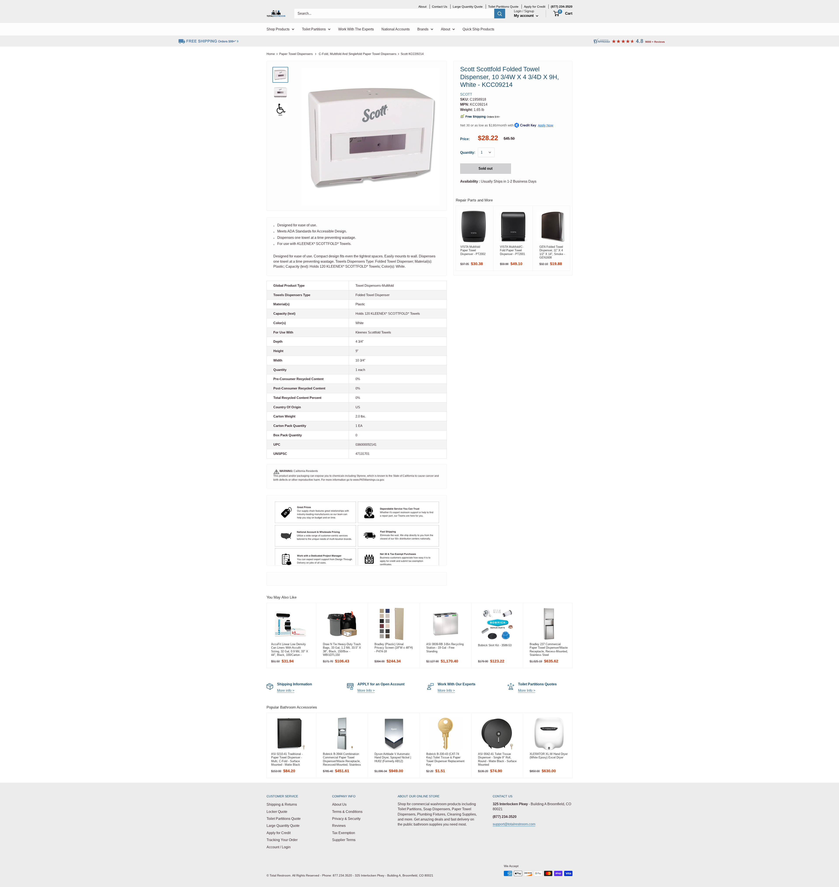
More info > (285, 690)
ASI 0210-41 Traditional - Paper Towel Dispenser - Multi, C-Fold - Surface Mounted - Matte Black (287, 759)
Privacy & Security (346, 819)
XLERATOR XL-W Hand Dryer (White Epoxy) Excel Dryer (549, 755)
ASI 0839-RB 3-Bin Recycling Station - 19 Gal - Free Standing (445, 648)
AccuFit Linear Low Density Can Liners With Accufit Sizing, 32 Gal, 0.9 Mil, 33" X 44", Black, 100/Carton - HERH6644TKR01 (289, 650)
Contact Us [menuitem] (439, 6)
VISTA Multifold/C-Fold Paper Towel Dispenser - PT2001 (512, 250)
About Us (339, 804)
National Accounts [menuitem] (395, 29)
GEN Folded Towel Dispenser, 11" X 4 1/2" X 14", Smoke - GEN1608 (552, 252)
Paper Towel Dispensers (296, 54)
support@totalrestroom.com (514, 824)
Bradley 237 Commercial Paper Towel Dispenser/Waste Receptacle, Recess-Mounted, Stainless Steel (549, 650)
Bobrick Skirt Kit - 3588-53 (494, 645)
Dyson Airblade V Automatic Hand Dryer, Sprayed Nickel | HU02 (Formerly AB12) (392, 757)
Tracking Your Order (282, 840)
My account (524, 16)
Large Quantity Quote (283, 826)
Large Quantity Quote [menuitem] (468, 6)
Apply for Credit (279, 833)
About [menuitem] (422, 6)
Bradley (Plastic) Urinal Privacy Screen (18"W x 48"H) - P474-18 (393, 648)
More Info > (366, 690)
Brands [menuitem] (422, 29)
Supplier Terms (343, 840)
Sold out (485, 168)
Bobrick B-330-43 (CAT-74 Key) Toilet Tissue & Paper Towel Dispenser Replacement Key (445, 759)
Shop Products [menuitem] (278, 29)
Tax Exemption (343, 833)
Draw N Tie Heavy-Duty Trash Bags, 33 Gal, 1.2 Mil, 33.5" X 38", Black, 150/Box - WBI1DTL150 (342, 650)
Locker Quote (277, 812)
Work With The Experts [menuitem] (356, 29)
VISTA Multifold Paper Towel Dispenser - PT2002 (472, 250)
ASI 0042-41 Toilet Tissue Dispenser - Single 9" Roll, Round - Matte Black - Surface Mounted (497, 759)
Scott (466, 94)
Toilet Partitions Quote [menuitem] (503, 6)
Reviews (339, 826)
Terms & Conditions (347, 812)
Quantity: (467, 152)
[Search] (499, 13)
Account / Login (279, 847)
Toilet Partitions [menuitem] (314, 29)
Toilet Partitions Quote (284, 819)
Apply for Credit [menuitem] (534, 6)
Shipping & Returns (282, 804)
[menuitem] (561, 6)
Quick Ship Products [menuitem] (478, 29)
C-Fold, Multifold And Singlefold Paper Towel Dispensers (357, 54)
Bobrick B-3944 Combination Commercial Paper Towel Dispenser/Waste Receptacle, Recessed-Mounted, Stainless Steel (342, 759)
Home (271, 54)
